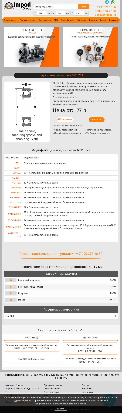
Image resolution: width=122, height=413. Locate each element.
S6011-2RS (15, 197)
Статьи (103, 20)
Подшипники (10, 20)
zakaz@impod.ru (105, 14)
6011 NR (16, 187)
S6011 (17, 168)
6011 (18, 163)
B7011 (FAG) (31, 337)
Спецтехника (45, 20)
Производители (27, 20)
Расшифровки (67, 20)
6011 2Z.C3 (15, 202)
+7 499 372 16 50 (105, 7)
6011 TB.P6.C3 (13, 227)
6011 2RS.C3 (14, 214)
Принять (61, 409)
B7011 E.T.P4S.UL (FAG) (90, 351)
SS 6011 (16, 178)
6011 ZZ (16, 182)
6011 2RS (16, 192)
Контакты (113, 20)
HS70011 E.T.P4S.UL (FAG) (31, 358)
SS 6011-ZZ (15, 207)
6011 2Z (16, 173)
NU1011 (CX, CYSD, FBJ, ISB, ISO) (31, 348)
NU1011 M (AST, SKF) (90, 361)
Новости (93, 20)
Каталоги (81, 20)
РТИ (56, 20)
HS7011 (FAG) (90, 337)
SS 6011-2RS (14, 220)
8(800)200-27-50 (105, 11)
